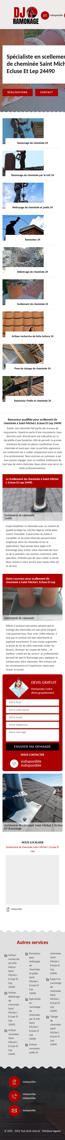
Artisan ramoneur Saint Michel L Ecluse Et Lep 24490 (13, 1042)
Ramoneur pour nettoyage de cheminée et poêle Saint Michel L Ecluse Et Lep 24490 (34, 973)
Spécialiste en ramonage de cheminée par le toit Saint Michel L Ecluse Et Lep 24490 (34, 1019)
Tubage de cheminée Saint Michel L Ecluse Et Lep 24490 (55, 1030)
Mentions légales (51, 1131)
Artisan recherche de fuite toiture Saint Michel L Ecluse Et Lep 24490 (13, 971)
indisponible (56, 15)
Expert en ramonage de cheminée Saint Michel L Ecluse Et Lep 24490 (55, 995)
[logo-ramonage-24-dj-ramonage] (17, 15)
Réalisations (18, 92)
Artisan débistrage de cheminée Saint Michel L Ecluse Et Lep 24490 (13, 1009)
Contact (46, 92)
